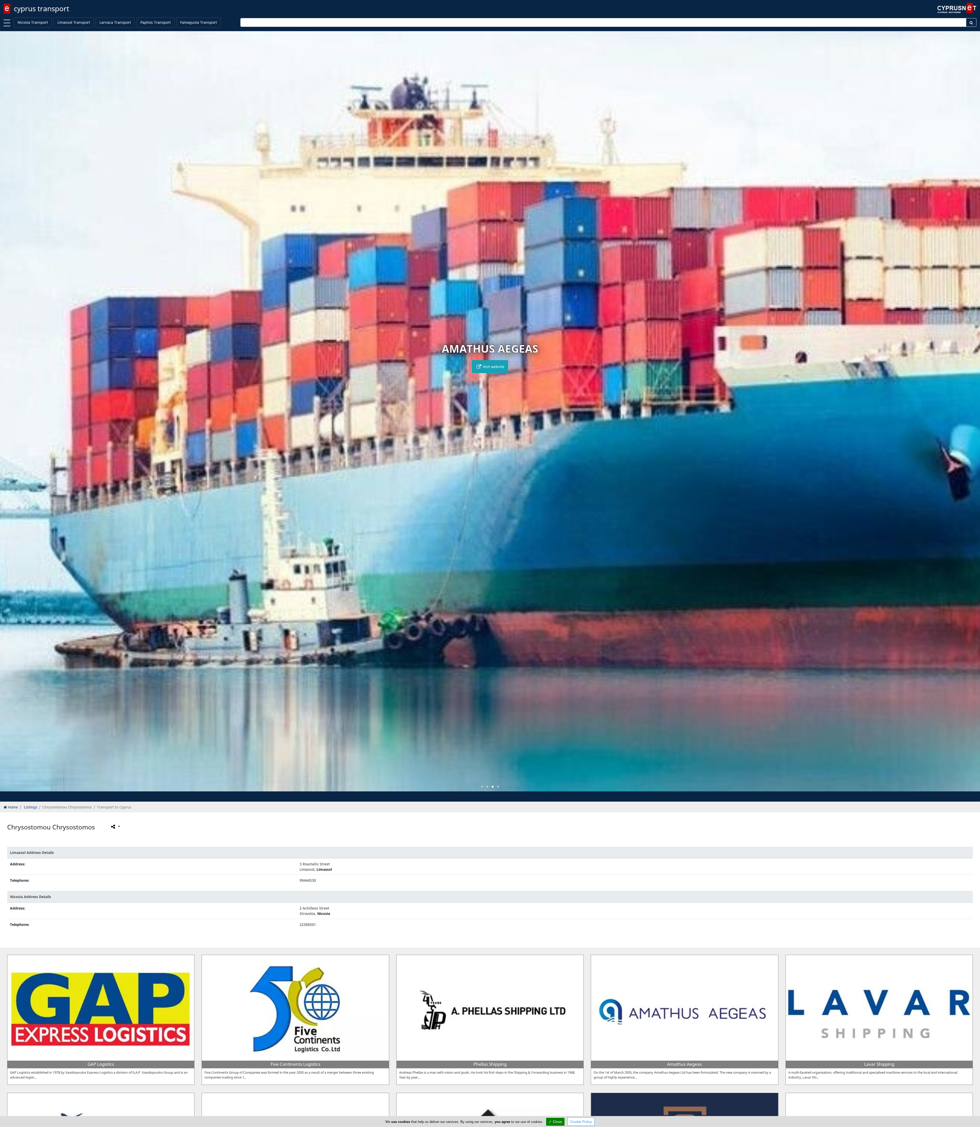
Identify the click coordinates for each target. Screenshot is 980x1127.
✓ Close (555, 1122)
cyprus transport (41, 8)
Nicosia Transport (33, 22)
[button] (482, 787)
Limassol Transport (73, 22)
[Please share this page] (115, 826)
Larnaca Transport (115, 22)
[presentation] (8, 415)
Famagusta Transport (198, 22)
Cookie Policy (581, 1122)
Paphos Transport (155, 22)
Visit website (493, 366)
